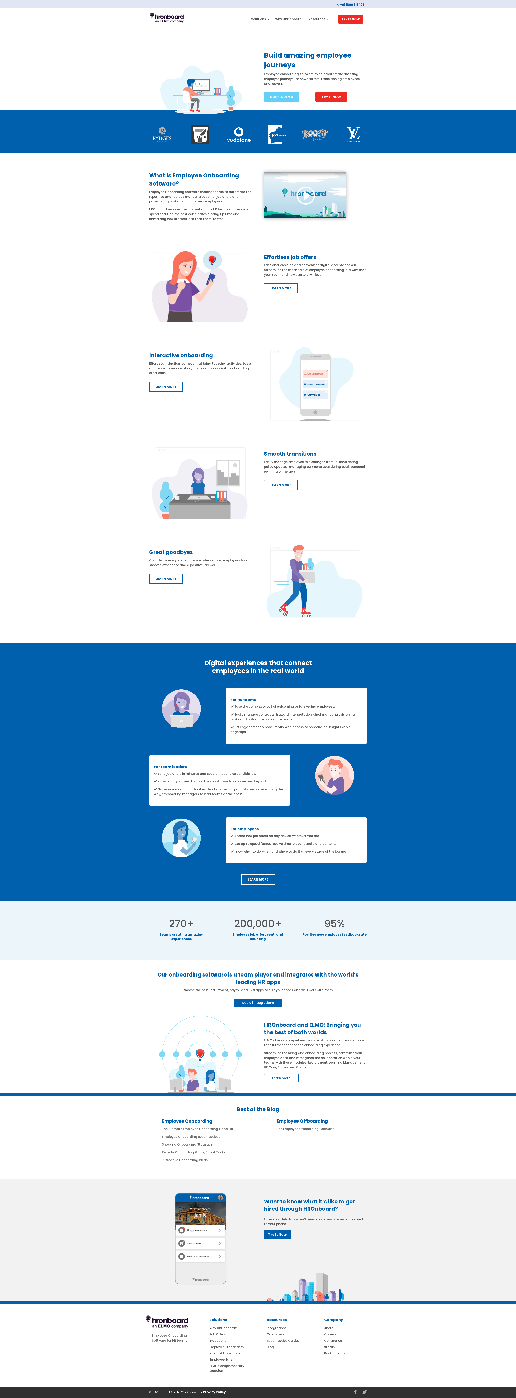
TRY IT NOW (350, 19)
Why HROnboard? (289, 19)
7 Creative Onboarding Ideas (185, 1160)
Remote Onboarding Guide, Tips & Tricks (193, 1152)
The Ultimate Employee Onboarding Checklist (197, 1129)
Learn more (281, 1078)
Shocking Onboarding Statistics (187, 1144)
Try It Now (277, 1234)
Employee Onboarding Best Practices (191, 1137)
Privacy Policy (214, 1392)
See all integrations (258, 1002)
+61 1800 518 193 (352, 5)
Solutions (258, 19)
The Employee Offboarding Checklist (305, 1129)
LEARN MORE (280, 288)
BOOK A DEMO (281, 97)
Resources (316, 19)
